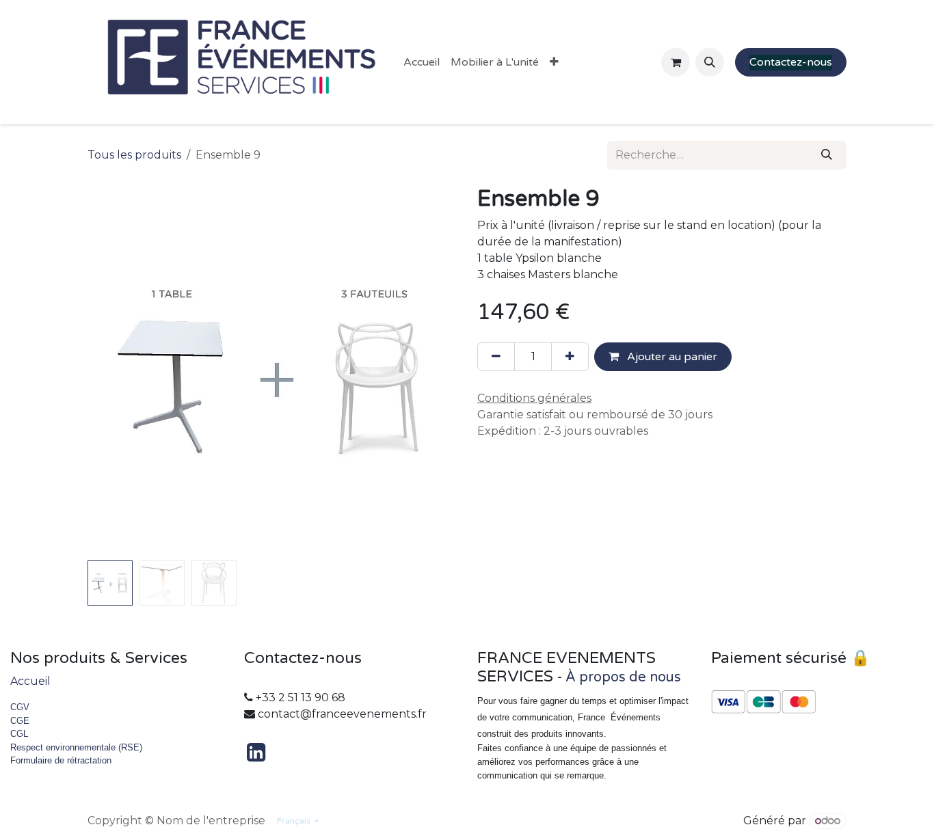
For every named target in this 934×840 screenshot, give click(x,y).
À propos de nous (623, 677)
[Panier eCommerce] (675, 62)
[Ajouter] (570, 356)
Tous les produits (134, 154)
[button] (709, 62)
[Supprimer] (496, 356)
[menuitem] (421, 62)
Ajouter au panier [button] (670, 357)
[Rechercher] (826, 155)
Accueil (30, 681)
